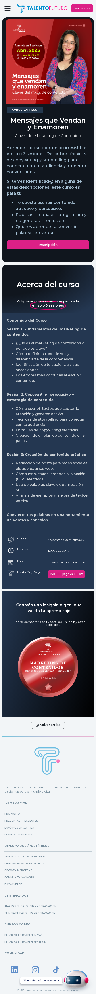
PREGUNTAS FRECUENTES (21, 820)
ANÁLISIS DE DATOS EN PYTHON (24, 856)
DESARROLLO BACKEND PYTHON (25, 941)
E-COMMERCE (13, 884)
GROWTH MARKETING (18, 870)
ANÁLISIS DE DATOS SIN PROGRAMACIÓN (30, 906)
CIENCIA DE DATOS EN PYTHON (24, 863)
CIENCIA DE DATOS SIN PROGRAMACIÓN (29, 913)
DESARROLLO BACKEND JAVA (23, 935)
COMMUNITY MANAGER (19, 877)
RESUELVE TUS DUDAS (18, 834)
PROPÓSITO (12, 813)
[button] (8, 8)
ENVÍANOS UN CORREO (19, 827)
